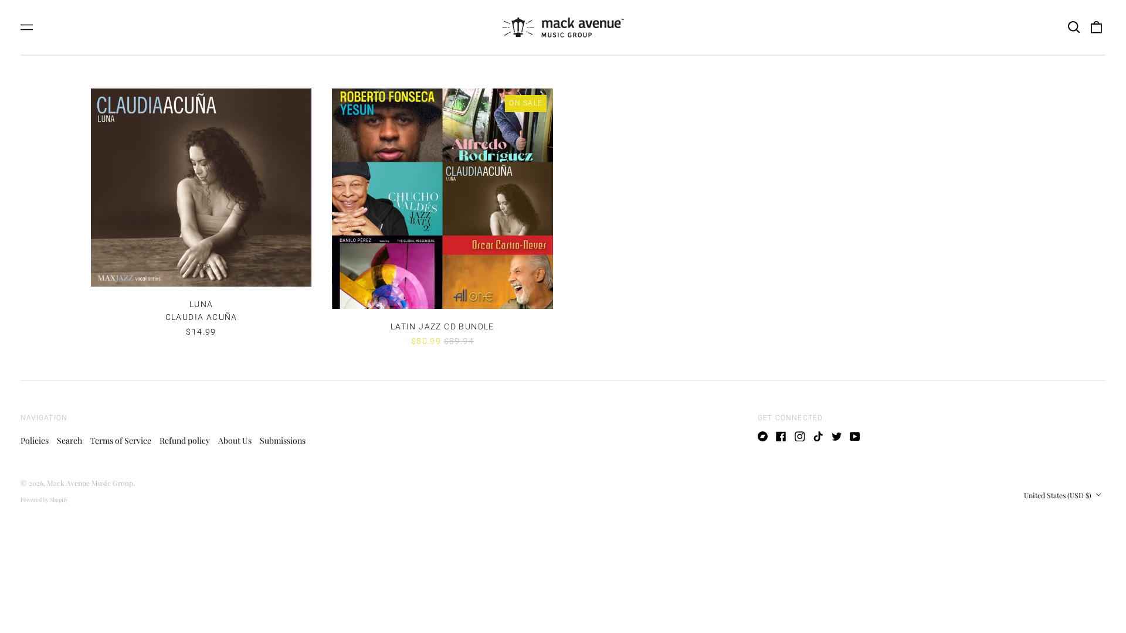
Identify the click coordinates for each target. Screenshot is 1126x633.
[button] (1073, 27)
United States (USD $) (1058, 495)
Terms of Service (120, 440)
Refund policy (185, 440)
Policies (35, 440)
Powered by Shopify (44, 499)
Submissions (283, 440)
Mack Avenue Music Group (90, 483)
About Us (235, 440)
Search (69, 440)
